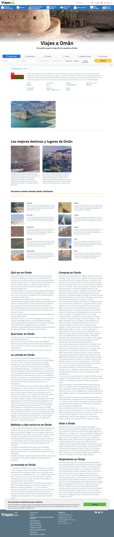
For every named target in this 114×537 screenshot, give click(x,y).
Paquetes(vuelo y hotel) (8, 7)
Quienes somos (34, 512)
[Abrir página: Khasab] (25, 159)
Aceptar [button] (95, 504)
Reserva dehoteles (53, 7)
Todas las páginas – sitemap (37, 534)
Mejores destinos (108, 7)
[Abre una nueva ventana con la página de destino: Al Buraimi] (17, 255)
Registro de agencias (35, 523)
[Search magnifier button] (92, 2)
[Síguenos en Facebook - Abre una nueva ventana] (95, 512)
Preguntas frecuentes (35, 525)
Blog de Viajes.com (35, 521)
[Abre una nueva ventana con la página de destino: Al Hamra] (17, 231)
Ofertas (22, 7)
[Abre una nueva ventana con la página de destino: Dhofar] (17, 243)
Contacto (32, 515)
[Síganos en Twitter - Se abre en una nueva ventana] (99, 512)
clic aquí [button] (13, 508)
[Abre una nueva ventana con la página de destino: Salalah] (17, 207)
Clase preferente (85, 61)
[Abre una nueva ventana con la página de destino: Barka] (65, 231)
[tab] (11, 56)
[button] (72, 61)
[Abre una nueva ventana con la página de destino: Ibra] (65, 243)
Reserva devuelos (67, 7)
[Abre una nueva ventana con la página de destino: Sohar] (65, 219)
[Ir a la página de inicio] (8, 2)
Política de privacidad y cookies (38, 530)
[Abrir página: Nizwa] (57, 159)
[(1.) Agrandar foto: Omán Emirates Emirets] (33, 114)
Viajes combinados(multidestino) (37, 7)
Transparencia (33, 532)
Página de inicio (17, 68)
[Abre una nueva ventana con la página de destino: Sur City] (17, 219)
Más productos (81, 7)
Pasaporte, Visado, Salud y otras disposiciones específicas (42, 517)
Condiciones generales (36, 527)
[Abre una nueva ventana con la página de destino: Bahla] (65, 207)
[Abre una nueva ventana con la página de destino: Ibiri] (65, 255)
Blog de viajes (96, 7)
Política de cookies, (60, 506)
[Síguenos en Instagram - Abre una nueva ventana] (102, 512)
